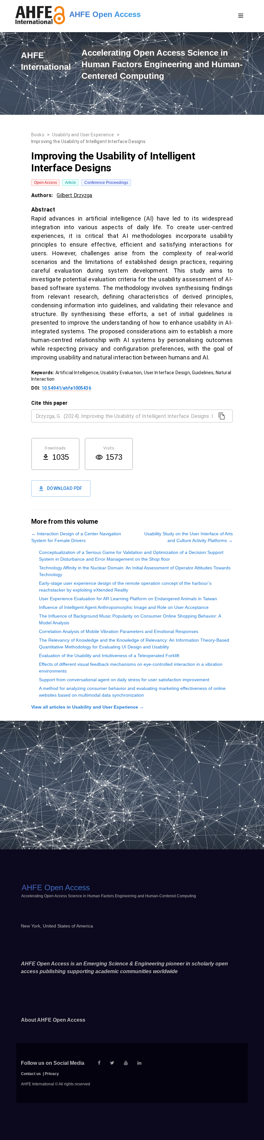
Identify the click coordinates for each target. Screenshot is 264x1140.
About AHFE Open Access (53, 1020)
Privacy (52, 1074)
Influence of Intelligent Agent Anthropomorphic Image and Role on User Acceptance (124, 607)
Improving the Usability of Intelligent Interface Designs (88, 141)
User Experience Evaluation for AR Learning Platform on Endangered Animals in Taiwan (128, 598)
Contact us (31, 1074)
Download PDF (64, 488)
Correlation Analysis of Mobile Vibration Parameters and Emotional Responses (118, 631)
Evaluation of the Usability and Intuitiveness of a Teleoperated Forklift (109, 655)
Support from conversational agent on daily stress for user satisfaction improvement (124, 679)
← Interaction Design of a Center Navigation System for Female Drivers (76, 537)
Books (37, 134)
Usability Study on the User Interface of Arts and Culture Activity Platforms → (188, 537)
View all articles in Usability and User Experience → (87, 707)
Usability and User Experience (83, 134)
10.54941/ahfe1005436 (66, 388)
